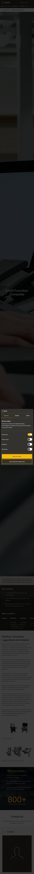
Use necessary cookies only (17, 461)
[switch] (30, 439)
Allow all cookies (17, 456)
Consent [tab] (6, 415)
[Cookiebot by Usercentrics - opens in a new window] (25, 411)
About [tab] (28, 415)
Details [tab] (17, 415)
